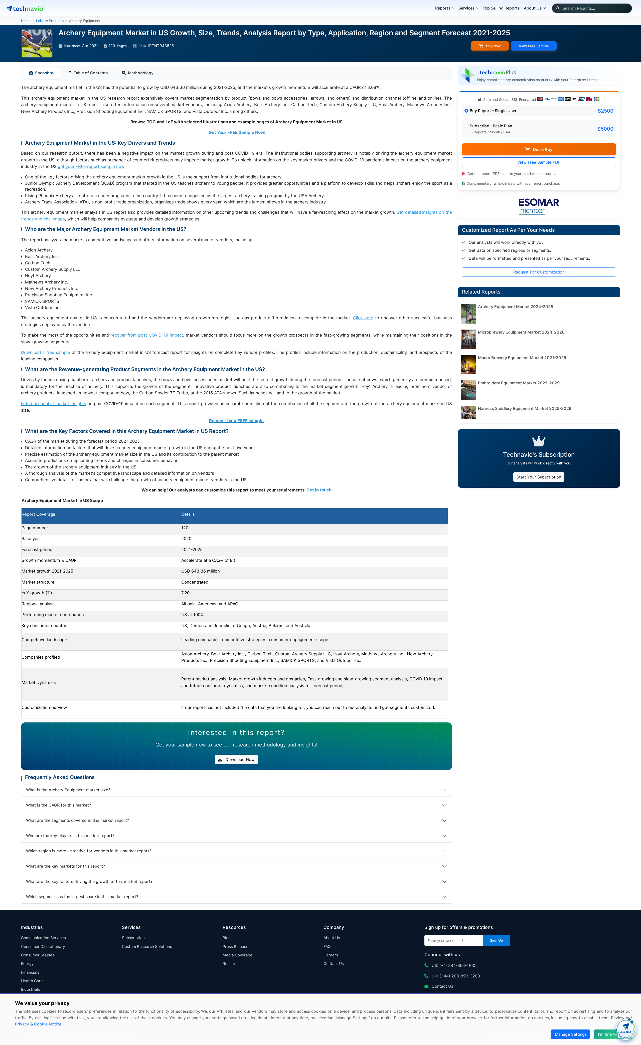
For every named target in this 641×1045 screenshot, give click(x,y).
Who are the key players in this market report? (70, 835)
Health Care (32, 980)
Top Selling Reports (501, 8)
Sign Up (496, 940)
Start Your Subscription (539, 476)
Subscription (133, 937)
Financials (30, 972)
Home (26, 21)
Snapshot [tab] (44, 72)
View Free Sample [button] (534, 46)
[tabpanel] (236, 401)
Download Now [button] (239, 759)
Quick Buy (542, 149)
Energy (27, 963)
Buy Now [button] (493, 46)
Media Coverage (237, 955)
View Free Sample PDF (538, 162)
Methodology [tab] (140, 72)
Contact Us (334, 963)
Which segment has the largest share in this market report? (82, 896)
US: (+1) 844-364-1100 (452, 965)
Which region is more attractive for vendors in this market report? (88, 850)
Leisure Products (50, 21)
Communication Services (43, 937)
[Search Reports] (557, 8)
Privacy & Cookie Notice (38, 1023)
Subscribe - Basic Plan (491, 125)
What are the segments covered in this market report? (77, 820)
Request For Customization (539, 272)
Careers (331, 955)
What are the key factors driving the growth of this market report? (89, 881)
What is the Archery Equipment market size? (68, 789)
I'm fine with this (613, 1034)
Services (466, 8)
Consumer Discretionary (43, 946)
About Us (332, 937)
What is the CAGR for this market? (58, 805)
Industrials (30, 989)
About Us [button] (533, 8)
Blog (227, 937)
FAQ (327, 946)
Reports (442, 8)
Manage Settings (571, 1034)
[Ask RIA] (625, 1029)
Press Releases (236, 946)
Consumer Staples (37, 955)
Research (231, 963)
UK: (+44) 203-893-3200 (455, 975)
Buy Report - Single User (493, 110)
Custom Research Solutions (147, 946)
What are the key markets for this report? (65, 866)
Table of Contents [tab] (91, 72)
